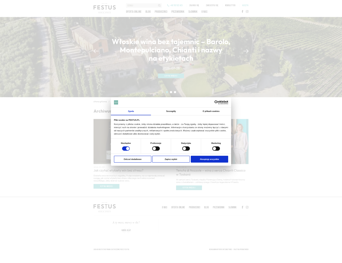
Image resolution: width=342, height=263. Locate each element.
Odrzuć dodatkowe (132, 159)
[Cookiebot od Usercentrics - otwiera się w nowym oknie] (216, 102)
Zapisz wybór (171, 159)
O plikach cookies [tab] (211, 111)
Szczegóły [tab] (171, 111)
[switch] (156, 148)
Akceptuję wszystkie (209, 159)
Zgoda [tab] (131, 111)
